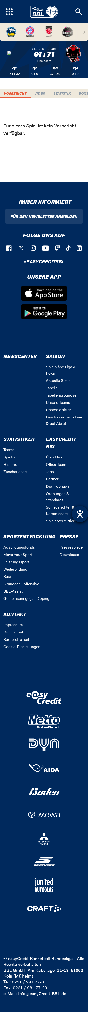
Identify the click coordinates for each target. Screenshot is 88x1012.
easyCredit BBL (61, 442)
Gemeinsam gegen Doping (26, 598)
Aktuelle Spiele (58, 380)
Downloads (69, 554)
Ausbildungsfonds (19, 547)
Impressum (13, 624)
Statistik (62, 93)
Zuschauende (15, 471)
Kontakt (14, 613)
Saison (55, 356)
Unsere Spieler (58, 409)
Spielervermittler (60, 521)
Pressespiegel (72, 547)
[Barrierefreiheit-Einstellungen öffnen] (80, 514)
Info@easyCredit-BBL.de (42, 993)
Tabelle (52, 387)
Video (40, 93)
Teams (8, 449)
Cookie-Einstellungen (21, 646)
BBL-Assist (13, 591)
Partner (52, 479)
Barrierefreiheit (16, 639)
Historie (10, 464)
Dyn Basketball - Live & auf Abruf (64, 420)
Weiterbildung (15, 569)
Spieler (9, 457)
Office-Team (56, 464)
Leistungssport (16, 561)
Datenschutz (14, 632)
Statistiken (19, 438)
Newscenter (20, 356)
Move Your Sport (17, 554)
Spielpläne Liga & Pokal (61, 370)
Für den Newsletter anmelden (44, 216)
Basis (8, 576)
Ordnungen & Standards (57, 497)
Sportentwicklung (29, 536)
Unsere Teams (58, 402)
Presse (69, 536)
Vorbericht (15, 93)
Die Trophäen (57, 486)
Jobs (50, 471)
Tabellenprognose (61, 395)
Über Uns (54, 457)
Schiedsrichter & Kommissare (60, 510)
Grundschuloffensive (21, 583)
